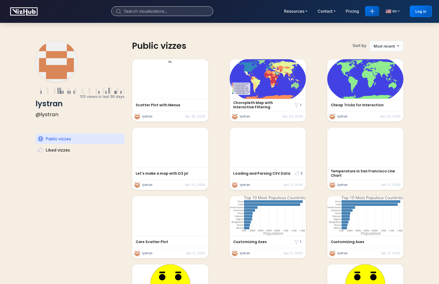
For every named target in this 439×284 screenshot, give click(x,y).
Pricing (352, 11)
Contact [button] (325, 11)
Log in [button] (420, 11)
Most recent (385, 46)
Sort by (359, 45)
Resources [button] (294, 11)
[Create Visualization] (372, 11)
